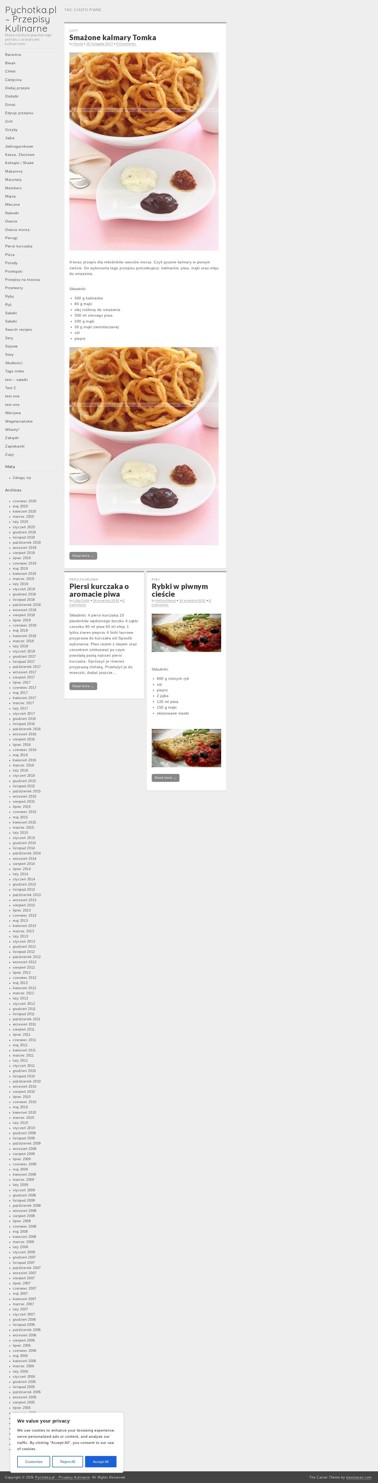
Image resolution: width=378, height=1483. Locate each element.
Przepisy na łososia (22, 280)
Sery (9, 338)
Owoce (11, 221)
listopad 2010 (24, 1076)
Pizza (10, 255)
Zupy (9, 454)
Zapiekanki (15, 446)
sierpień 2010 (24, 1092)
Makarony (14, 171)
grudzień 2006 (24, 1319)
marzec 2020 (23, 517)
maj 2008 (20, 1232)
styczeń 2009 (24, 1190)
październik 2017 (27, 667)
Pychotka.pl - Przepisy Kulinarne (62, 1477)
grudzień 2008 (24, 1195)
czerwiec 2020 (25, 501)
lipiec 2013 (22, 910)
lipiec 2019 (22, 558)
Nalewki (12, 213)
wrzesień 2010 (25, 1086)
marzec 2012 (23, 993)
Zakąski (12, 438)
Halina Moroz (166, 600)
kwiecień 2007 (24, 1299)
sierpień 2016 (24, 739)
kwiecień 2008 (24, 1237)
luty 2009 (20, 1185)
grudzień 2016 (24, 719)
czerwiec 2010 (25, 1102)
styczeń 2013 (24, 941)
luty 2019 (20, 584)
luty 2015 (20, 833)
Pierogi (11, 238)
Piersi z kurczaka (83, 579)
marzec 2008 (23, 1242)
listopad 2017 (24, 662)
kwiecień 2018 (24, 636)
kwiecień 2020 (24, 511)
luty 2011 (20, 1060)
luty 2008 (20, 1247)
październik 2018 (27, 605)
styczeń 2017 (24, 714)
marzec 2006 (23, 1366)
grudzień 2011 (24, 1009)
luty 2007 (20, 1309)
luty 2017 (20, 708)
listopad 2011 (24, 1014)
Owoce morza (17, 230)
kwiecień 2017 (24, 698)
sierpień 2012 (24, 967)
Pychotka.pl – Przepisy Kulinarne (31, 19)
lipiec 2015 (22, 807)
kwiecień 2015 (24, 822)
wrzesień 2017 (25, 672)
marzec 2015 (23, 827)
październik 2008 (27, 1206)
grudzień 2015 (24, 781)
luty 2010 (20, 1123)
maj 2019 (20, 568)
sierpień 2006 (24, 1340)
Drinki (10, 105)
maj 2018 (20, 630)
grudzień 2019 (24, 532)
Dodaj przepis (17, 88)
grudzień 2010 (24, 1071)
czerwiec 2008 (25, 1226)
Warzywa (13, 413)
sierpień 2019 (24, 553)
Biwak (10, 63)
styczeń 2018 (24, 651)
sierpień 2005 (24, 1402)
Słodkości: (14, 363)
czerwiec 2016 (25, 750)
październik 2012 (27, 957)
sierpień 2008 (24, 1216)
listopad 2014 (24, 848)
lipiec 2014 (22, 869)
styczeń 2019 (24, 589)
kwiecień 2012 (24, 988)
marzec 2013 (23, 931)
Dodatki (12, 96)
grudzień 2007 (24, 1257)
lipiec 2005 (22, 1408)
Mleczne (12, 204)
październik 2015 (27, 791)
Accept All (101, 1462)
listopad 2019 (24, 537)
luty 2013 (20, 936)
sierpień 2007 (24, 1278)
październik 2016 (27, 729)
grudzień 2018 (24, 594)
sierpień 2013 (24, 905)
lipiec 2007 (22, 1283)
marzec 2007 (23, 1304)
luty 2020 (20, 522)
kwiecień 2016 (24, 760)
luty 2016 (20, 770)
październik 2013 (27, 895)
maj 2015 (20, 817)
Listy (73, 30)
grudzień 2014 (24, 843)
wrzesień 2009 (25, 1149)
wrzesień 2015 (25, 796)
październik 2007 (27, 1268)
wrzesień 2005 (25, 1397)
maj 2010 (20, 1107)
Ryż (8, 304)
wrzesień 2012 (25, 962)
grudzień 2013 (24, 884)
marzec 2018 (23, 641)
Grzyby (11, 130)
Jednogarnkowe (19, 146)
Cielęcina (13, 80)
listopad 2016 (24, 724)
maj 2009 (20, 1169)
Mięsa (10, 196)
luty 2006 (20, 1371)
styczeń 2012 (24, 1004)
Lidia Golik (81, 600)
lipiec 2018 (22, 620)
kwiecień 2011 (24, 1050)
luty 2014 (20, 874)
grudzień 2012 (24, 947)
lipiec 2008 (22, 1221)
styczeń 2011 (24, 1066)
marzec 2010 (23, 1118)
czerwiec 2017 (25, 688)
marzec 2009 (23, 1180)
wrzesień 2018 (25, 610)
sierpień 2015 (24, 801)
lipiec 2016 (22, 745)
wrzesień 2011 (24, 1024)
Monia (78, 44)
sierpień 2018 (24, 615)
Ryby (9, 296)
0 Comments (126, 44)
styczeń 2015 (24, 838)
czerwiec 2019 (25, 563)
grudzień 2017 (24, 656)
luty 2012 (20, 998)
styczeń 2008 (24, 1252)
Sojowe (11, 346)
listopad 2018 (24, 600)
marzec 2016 (23, 765)
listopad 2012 (24, 952)
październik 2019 (27, 542)
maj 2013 (20, 921)
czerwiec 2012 (25, 978)
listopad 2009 (24, 1138)
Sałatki (11, 313)
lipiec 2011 (22, 1035)
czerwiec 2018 (25, 625)
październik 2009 (27, 1143)
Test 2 (10, 388)
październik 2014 (27, 853)
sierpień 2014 (24, 864)
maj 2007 (20, 1294)
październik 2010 (27, 1081)
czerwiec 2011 (24, 1040)
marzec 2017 (23, 703)
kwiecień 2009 (24, 1174)
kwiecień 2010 (24, 1112)
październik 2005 (27, 1392)
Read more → (83, 556)
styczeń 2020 (24, 527)
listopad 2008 (24, 1200)
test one (12, 396)
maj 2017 (20, 693)
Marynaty (13, 179)
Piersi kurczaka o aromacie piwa (99, 590)
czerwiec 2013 (25, 915)
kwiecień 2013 (24, 926)
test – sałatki (16, 380)
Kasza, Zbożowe (20, 155)
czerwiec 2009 (25, 1164)
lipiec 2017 (22, 682)
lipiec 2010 (22, 1097)
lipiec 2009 (22, 1159)
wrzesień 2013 (25, 900)
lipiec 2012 (22, 973)
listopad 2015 (24, 786)
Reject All (67, 1462)
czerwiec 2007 (25, 1288)
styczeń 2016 (24, 776)
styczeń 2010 (24, 1128)
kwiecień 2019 (24, 574)
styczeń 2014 (24, 879)
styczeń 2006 (24, 1377)
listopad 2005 (24, 1387)
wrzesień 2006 (25, 1335)
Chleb (10, 71)
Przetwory (14, 288)
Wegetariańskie (19, 421)
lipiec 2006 (22, 1345)
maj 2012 (20, 983)
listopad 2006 (24, 1325)
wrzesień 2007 (25, 1273)
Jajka (10, 138)
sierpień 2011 (24, 1029)
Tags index (14, 371)
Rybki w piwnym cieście (180, 590)
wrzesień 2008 (25, 1211)
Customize (33, 1462)
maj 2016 (20, 755)
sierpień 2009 (24, 1154)
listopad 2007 (24, 1263)
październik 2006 (27, 1330)
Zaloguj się (22, 478)
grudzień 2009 (24, 1133)
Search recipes (18, 329)
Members (13, 188)
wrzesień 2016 (25, 734)
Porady (11, 263)
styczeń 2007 (24, 1314)
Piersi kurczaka (19, 246)
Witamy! (12, 429)
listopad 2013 (24, 889)
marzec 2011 (23, 1055)
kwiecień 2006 (24, 1361)
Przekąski (13, 271)
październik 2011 (27, 1019)
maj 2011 (20, 1045)
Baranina (13, 54)
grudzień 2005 (24, 1382)
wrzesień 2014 (25, 859)
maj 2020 (20, 506)
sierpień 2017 (24, 677)
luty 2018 (20, 646)
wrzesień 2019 (25, 548)
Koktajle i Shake (19, 163)
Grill (9, 121)
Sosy (9, 354)
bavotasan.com (359, 1477)
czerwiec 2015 (25, 812)
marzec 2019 (23, 579)
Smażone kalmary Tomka (112, 37)
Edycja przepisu (19, 113)
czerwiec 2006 (25, 1351)
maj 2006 (20, 1356)
